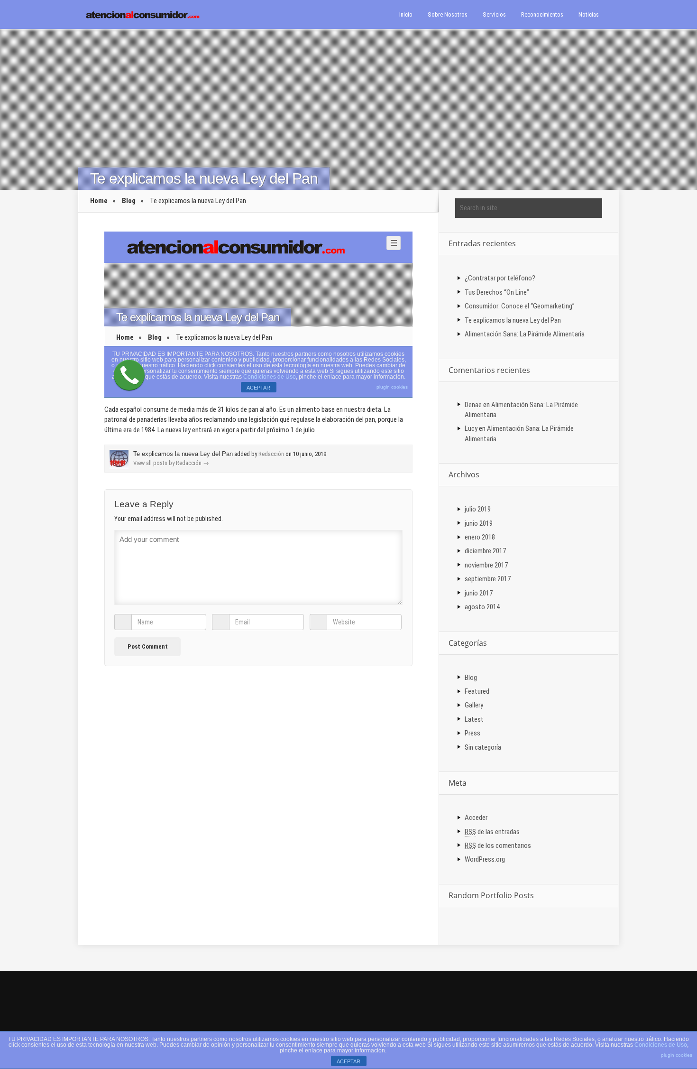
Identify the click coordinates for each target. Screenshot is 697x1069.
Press (472, 733)
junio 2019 (479, 523)
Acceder (476, 817)
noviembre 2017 (486, 565)
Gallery (474, 705)
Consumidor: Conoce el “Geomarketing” (520, 306)
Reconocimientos (542, 14)
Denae (473, 404)
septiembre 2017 (488, 579)
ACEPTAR (348, 1061)
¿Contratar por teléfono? (500, 278)
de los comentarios (498, 845)
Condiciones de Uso (660, 1044)
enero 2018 (480, 537)
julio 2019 (478, 509)
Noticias (588, 14)
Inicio (406, 14)
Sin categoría (483, 747)
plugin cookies (676, 1055)
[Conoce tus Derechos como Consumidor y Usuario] (142, 13)
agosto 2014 (482, 607)
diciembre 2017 (485, 551)
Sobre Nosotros (448, 14)
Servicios (494, 14)
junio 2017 (479, 593)
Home (99, 200)
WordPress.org (485, 859)
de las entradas (492, 831)
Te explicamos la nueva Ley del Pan (513, 320)
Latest (474, 719)
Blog (129, 200)
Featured (477, 691)
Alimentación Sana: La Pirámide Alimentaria (525, 334)
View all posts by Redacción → (171, 462)
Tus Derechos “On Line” (497, 292)
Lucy (471, 428)
